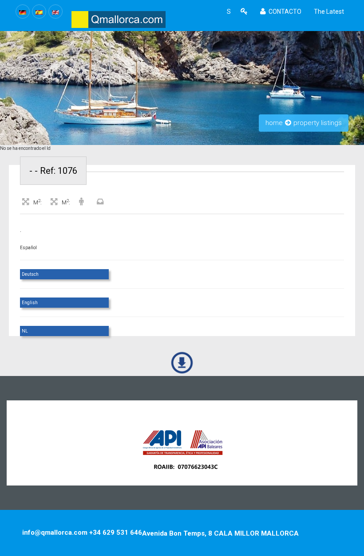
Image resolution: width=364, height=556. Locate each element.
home (274, 123)
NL (25, 331)
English (30, 302)
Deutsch (30, 274)
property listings (317, 123)
